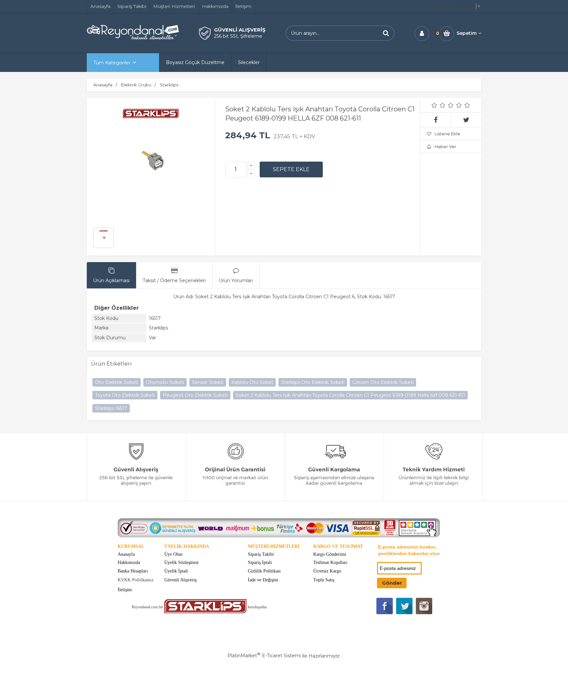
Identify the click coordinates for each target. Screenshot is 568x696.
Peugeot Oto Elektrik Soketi (195, 395)
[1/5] (434, 105)
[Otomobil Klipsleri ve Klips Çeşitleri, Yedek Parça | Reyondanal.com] (133, 38)
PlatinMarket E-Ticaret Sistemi (264, 656)
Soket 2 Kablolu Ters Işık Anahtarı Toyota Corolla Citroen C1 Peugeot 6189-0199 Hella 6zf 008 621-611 (350, 395)
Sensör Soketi (208, 382)
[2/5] (438, 105)
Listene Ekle (447, 133)
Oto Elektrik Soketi (116, 382)
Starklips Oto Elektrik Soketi (312, 382)
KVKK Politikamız (136, 579)
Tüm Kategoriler (111, 63)
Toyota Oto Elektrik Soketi (125, 395)
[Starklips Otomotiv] (205, 611)
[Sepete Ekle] (291, 169)
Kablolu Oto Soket (252, 382)
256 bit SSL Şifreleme (238, 36)
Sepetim (467, 33)
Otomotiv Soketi (165, 382)
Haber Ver (445, 146)
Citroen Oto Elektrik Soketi (383, 382)
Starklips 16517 (111, 408)
